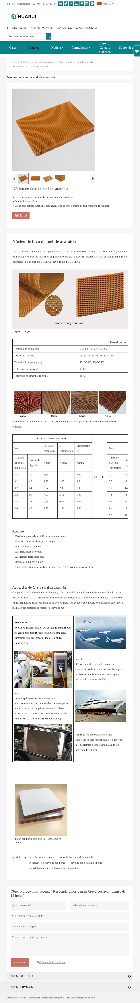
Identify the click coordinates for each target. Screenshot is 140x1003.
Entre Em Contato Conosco (105, 48)
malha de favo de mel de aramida (76, 857)
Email (21, 215)
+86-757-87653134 (46, 3)
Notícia (56, 47)
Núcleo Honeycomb (44, 62)
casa (14, 62)
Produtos (33, 47)
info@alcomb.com (21, 3)
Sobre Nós (126, 47)
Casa (12, 47)
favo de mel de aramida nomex (87, 862)
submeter (19, 962)
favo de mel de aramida (41, 857)
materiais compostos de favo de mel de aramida (53, 868)
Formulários (80, 47)
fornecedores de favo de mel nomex (47, 862)
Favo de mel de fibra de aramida (76, 62)
